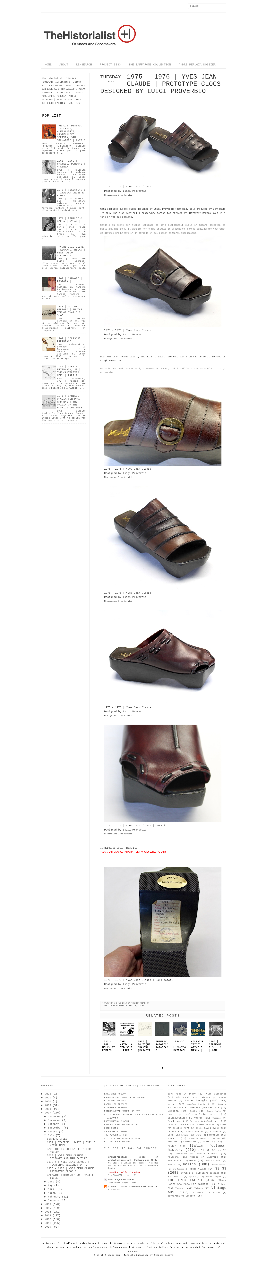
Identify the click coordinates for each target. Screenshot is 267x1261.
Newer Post (102, 1067)
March (52, 1193)
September (55, 1127)
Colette (177, 1128)
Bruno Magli (214, 1111)
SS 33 (141, 1006)
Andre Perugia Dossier (197, 64)
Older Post (221, 1067)
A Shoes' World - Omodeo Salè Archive (133, 1187)
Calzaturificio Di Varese (185, 1118)
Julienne (216, 1150)
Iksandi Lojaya (163, 1255)
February (54, 1196)
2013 (48, 1215)
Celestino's (211, 1121)
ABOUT (63, 64)
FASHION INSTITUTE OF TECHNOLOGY (125, 1097)
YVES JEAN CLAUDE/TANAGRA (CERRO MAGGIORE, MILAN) (133, 852)
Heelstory (209, 1142)
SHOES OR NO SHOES (115, 1131)
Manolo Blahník (207, 1154)
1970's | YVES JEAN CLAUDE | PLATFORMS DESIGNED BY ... (68, 1163)
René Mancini (178, 1169)
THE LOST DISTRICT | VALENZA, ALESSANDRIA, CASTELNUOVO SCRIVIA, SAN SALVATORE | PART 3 (71, 133)
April (52, 1189)
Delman (172, 1131)
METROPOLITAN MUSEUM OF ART (122, 1111)
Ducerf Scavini (194, 1132)
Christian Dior (205, 1125)
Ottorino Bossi (213, 1161)
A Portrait (114, 1189)
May (50, 1185)
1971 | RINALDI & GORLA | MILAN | (69, 220)
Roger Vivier (198, 1169)
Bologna (173, 1111)
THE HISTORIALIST (185, 1180)
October (53, 1124)
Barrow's (213, 1107)
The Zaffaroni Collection (150, 64)
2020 (48, 1101)
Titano (222, 1184)
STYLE (184, 1173)
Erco (170, 1135)
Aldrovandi (183, 1097)
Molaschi (173, 1157)
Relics (132, 1006)
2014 (48, 1211)
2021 (48, 1097)
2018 (48, 1109)
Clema (223, 1125)
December (54, 1116)
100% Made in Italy (182, 1094)
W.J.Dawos (198, 1193)
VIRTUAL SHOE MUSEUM (117, 1142)
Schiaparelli (175, 1177)
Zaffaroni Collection (181, 1196)
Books (193, 1111)
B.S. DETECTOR (191, 1107)
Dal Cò (194, 1128)
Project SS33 (110, 64)
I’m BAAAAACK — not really (123, 1175)
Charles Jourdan (178, 1125)
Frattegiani (189, 1142)
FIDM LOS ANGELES (115, 1101)
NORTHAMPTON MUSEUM (116, 1121)
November (54, 1120)
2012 (48, 1219)
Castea (193, 1121)
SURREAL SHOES (57, 1138)
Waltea (216, 1193)
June (51, 1181)
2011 (48, 1223)
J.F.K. (201, 1150)
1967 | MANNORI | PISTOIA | (69, 280)
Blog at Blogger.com (107, 1255)
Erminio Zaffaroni (191, 1135)
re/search (84, 64)
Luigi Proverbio (118, 1006)
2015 (48, 1208)
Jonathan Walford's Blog (124, 1172)
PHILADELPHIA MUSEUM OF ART (122, 1125)
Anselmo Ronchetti (198, 1104)
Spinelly (194, 1177)
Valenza (198, 1188)
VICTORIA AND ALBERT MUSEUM (122, 1138)
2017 (48, 1112)
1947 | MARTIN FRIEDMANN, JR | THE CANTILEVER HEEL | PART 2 (69, 371)
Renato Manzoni (219, 1165)
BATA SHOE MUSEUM (115, 1094)
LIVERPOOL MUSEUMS (115, 1107)
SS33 (78, 92)
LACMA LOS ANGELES (115, 1104)
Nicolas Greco (175, 1161)
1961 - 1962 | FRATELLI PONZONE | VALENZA (71, 163)
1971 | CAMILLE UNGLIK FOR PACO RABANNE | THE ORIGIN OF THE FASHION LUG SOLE (69, 402)
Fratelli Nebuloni (199, 1138)
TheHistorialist (146, 1243)
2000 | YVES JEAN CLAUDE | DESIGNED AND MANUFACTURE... (69, 1157)
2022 (48, 1094)
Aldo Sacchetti (216, 1094)
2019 (48, 1105)
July (51, 1135)
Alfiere (206, 1097)
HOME (48, 64)
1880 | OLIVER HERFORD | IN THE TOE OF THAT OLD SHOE (69, 311)
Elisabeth (215, 1132)
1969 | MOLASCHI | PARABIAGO (70, 340)
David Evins (211, 1128)
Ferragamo (213, 1135)
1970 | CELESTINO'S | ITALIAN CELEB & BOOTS (71, 192)
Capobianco (174, 1121)
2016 (48, 1204)
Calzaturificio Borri (201, 1114)
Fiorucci (173, 1138)
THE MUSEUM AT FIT (115, 1135)
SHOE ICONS (111, 1128)
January (53, 1200)
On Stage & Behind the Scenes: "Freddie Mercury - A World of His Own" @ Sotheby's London (133, 1165)
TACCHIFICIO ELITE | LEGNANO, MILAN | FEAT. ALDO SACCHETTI (71, 251)
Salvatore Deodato (208, 1173)
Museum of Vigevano (204, 1157)
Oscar (192, 1160)
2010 (48, 1226)
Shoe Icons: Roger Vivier (122, 1182)
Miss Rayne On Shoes (121, 1180)
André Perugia (196, 1100)
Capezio (216, 1118)
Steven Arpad (213, 1177)
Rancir (171, 1165)
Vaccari (180, 1188)
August (52, 1131)
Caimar (171, 1114)
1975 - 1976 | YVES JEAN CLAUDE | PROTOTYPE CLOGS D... (72, 1170)
